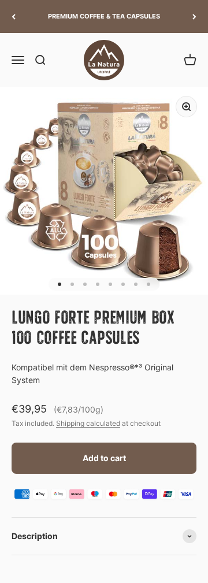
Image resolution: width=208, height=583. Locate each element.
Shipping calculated (88, 423)
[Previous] (14, 16)
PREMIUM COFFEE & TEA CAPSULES (104, 16)
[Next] (194, 16)
